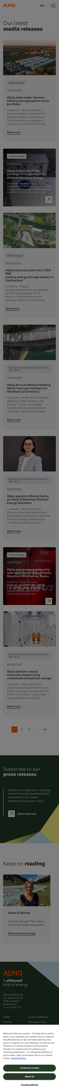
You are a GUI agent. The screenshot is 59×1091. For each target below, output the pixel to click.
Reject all (29, 1076)
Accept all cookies (29, 1068)
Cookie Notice (18, 1058)
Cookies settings (29, 1084)
